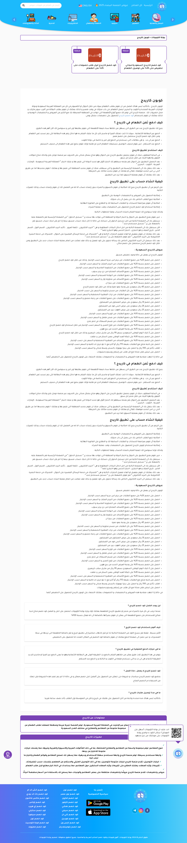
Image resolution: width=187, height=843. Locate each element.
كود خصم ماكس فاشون (37, 798)
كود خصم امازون (70, 798)
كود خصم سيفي (70, 811)
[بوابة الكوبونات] (162, 7)
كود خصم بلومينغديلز (70, 827)
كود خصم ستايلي (37, 811)
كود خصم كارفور (70, 802)
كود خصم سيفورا (37, 815)
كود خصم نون (70, 790)
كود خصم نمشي (70, 807)
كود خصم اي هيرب (37, 807)
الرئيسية (148, 5)
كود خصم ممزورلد (37, 827)
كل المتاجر (137, 5)
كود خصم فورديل (70, 819)
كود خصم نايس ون (70, 823)
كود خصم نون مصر (70, 794)
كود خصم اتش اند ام (37, 790)
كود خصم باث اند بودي (37, 794)
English (87, 6)
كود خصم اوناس (37, 802)
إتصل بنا (98, 790)
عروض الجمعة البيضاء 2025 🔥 (111, 5)
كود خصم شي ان (70, 815)
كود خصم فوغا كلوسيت (37, 823)
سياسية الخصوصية (98, 794)
